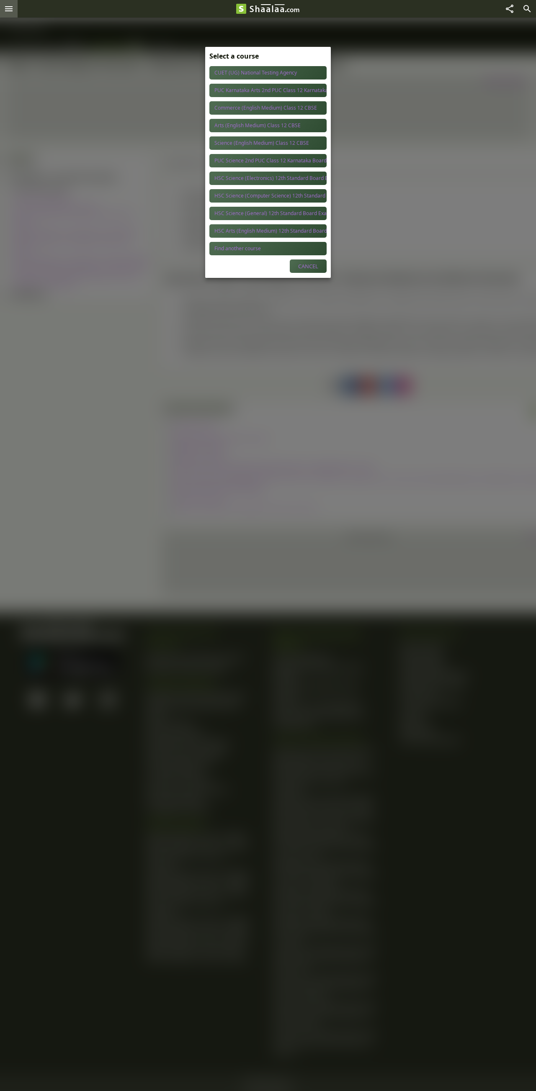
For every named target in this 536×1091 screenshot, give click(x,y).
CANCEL (308, 266)
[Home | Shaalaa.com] (241, 9)
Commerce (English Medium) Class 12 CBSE (265, 107)
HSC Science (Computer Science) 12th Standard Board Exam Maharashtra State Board (270, 195)
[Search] (527, 9)
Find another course (237, 248)
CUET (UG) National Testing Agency (255, 72)
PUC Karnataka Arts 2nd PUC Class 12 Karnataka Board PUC (270, 90)
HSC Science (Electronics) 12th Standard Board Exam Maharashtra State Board (270, 178)
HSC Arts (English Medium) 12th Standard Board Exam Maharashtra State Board (270, 230)
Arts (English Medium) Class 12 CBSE (257, 125)
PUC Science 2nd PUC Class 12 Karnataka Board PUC (270, 160)
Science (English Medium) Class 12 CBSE (261, 142)
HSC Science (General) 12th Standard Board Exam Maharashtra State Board (270, 213)
